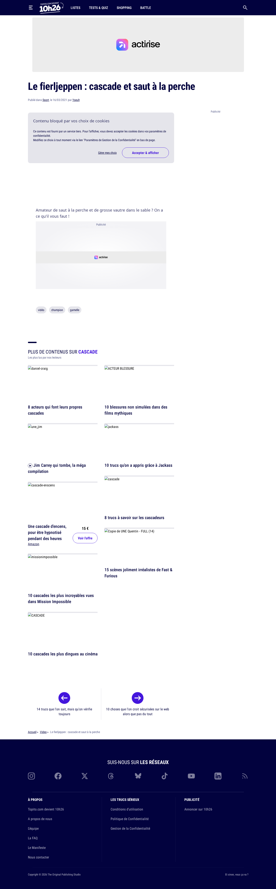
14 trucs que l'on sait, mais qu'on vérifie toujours (64, 711)
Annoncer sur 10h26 (198, 809)
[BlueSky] (138, 776)
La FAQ (33, 838)
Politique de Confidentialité (130, 818)
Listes (75, 7)
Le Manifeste (37, 847)
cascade (88, 351)
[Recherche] (245, 7)
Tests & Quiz (98, 7)
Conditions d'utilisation (127, 809)
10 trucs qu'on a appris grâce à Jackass (138, 465)
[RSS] (244, 776)
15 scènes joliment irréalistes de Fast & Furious (138, 573)
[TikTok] (164, 776)
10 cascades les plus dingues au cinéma (63, 654)
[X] (84, 776)
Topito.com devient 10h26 (46, 809)
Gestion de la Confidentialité (130, 828)
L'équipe (33, 828)
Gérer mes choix (107, 153)
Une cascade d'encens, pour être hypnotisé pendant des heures (47, 532)
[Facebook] (58, 776)
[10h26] (51, 7)
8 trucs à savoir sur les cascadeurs (134, 517)
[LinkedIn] (217, 776)
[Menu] (30, 7)
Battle (145, 7)
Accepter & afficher (145, 152)
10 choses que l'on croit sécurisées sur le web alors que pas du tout (137, 711)
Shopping (124, 7)
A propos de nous (40, 818)
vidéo (41, 310)
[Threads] (111, 776)
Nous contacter (38, 857)
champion (57, 310)
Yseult (76, 100)
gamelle (74, 310)
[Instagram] (31, 776)
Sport (46, 100)
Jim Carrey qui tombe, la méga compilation (57, 468)
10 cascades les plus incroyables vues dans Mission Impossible (61, 599)
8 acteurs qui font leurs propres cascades (55, 410)
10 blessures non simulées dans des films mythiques (136, 410)
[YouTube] (191, 776)
